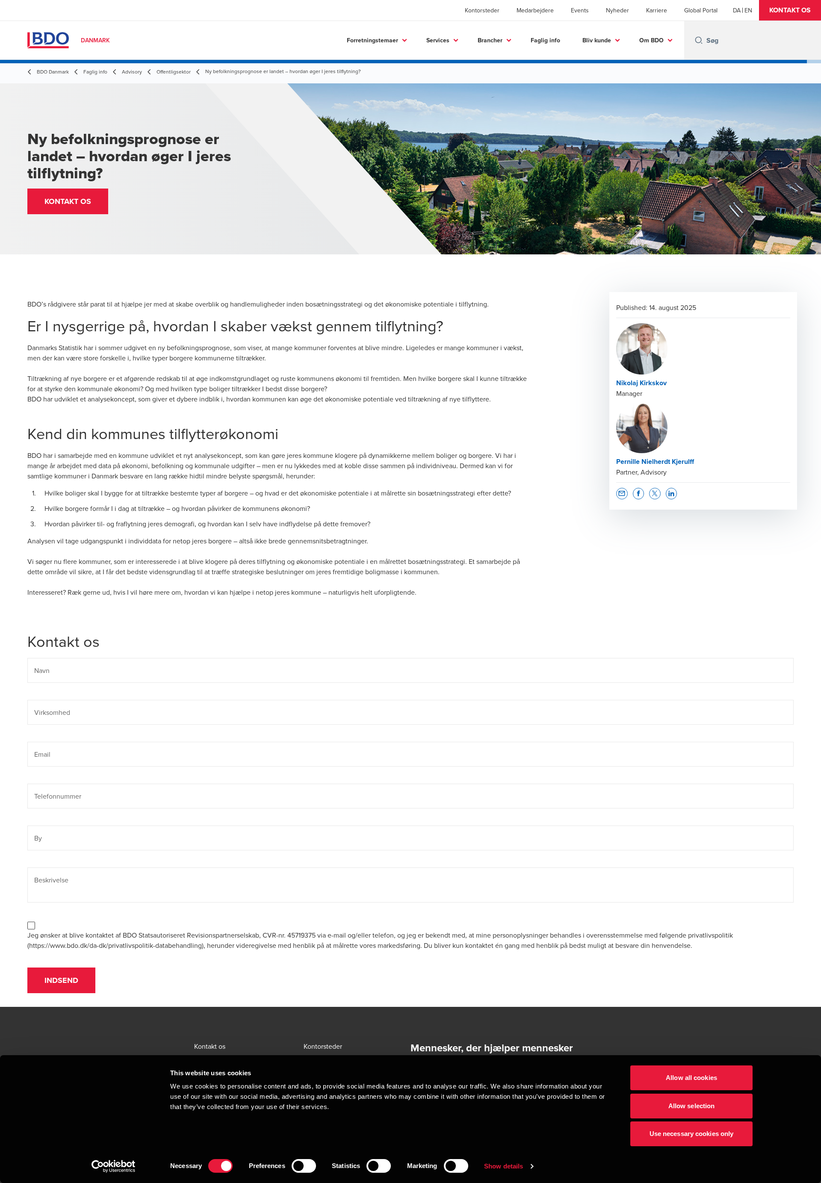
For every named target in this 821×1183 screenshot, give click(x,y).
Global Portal (701, 10)
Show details (503, 1166)
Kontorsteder (482, 10)
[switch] (304, 1166)
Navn (42, 670)
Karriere (656, 10)
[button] (790, 10)
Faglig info (545, 40)
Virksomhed (52, 712)
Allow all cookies (691, 1077)
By (38, 838)
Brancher (490, 40)
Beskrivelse (51, 879)
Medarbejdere (535, 10)
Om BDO (651, 40)
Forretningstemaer (372, 40)
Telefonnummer (57, 796)
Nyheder (617, 10)
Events (580, 10)
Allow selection (691, 1105)
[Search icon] (698, 40)
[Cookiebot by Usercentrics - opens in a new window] (113, 1166)
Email (42, 754)
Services (437, 40)
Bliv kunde (596, 40)
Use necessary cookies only (692, 1133)
